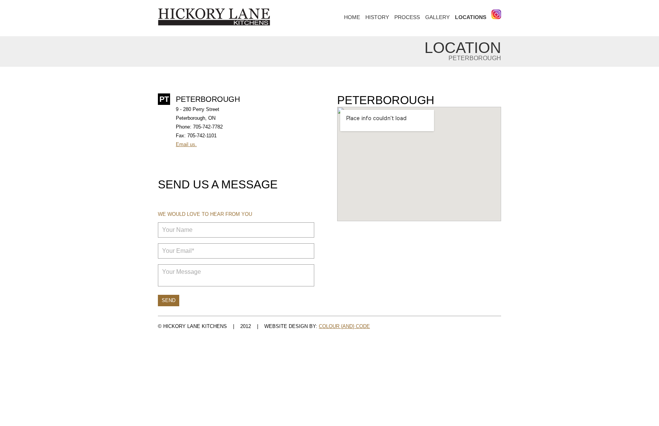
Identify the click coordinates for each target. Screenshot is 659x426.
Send (168, 300)
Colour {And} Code (344, 326)
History (377, 17)
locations (470, 17)
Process (407, 17)
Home (352, 17)
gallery (437, 17)
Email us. (186, 144)
